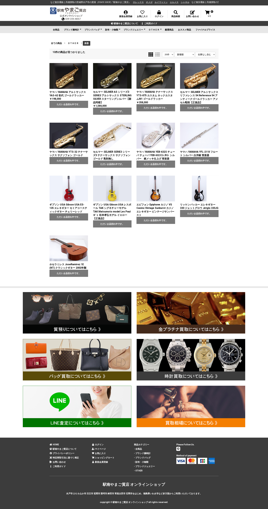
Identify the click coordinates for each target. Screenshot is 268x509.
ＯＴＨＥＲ (154, 29)
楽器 (86, 43)
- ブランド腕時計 (142, 453)
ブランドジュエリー (133, 29)
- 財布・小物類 (141, 462)
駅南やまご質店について (126, 23)
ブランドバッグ (92, 29)
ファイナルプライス (205, 29)
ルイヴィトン (130, 2)
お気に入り (100, 453)
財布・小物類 (111, 29)
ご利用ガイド (150, 23)
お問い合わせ (59, 462)
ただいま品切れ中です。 (69, 104)
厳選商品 (169, 29)
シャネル (154, 2)
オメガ (118, 2)
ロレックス (107, 2)
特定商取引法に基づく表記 (65, 457)
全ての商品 (56, 43)
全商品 (56, 29)
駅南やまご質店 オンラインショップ (134, 484)
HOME (55, 444)
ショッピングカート (104, 457)
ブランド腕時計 (71, 29)
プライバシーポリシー (63, 453)
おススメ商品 (184, 29)
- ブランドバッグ (142, 457)
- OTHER (138, 470)
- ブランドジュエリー (144, 466)
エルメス (143, 2)
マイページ (100, 449)
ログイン (99, 444)
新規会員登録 (101, 462)
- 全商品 (138, 449)
